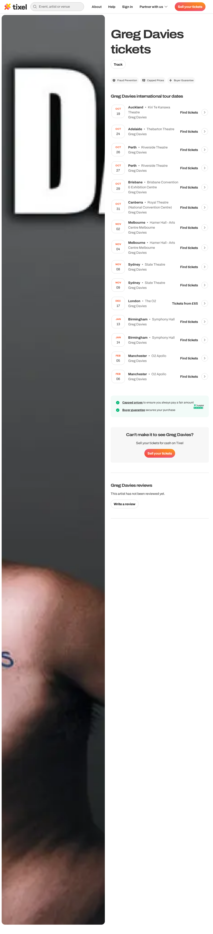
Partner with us (151, 6)
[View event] (204, 112)
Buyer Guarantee (184, 80)
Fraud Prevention (127, 80)
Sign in (127, 6)
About (97, 6)
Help (111, 6)
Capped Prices (155, 80)
